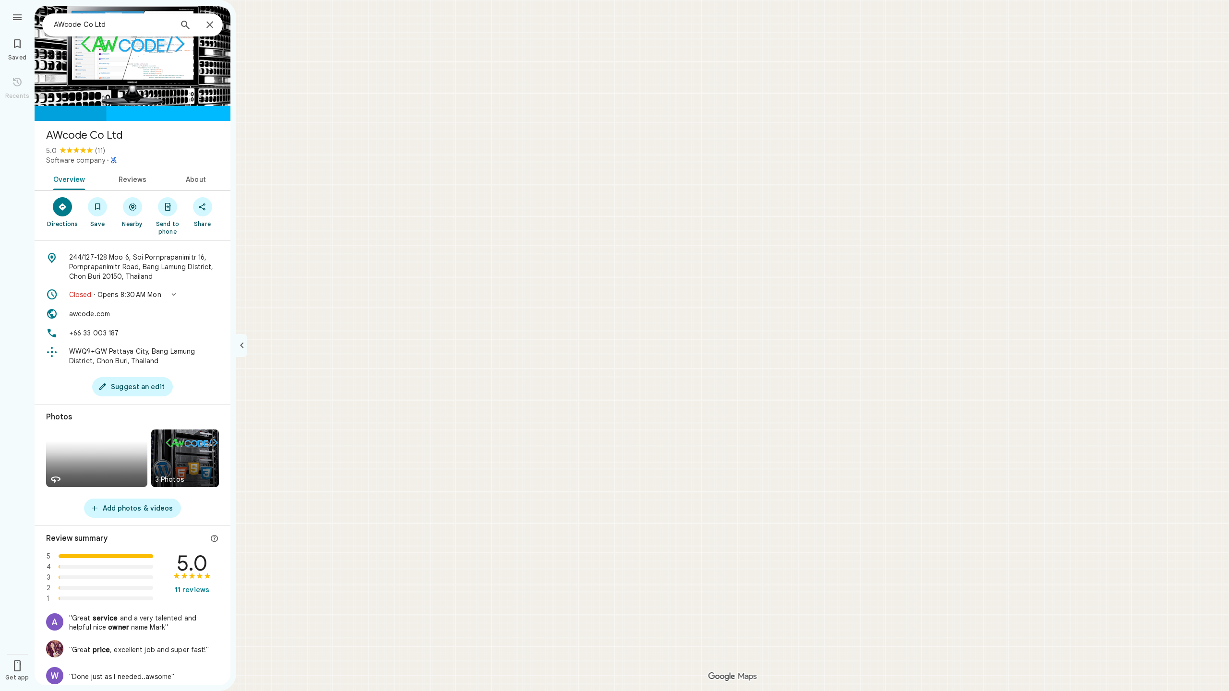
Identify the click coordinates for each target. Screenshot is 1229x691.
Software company (75, 160)
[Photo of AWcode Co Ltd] (132, 63)
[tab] (67, 178)
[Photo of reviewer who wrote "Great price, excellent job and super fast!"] (54, 648)
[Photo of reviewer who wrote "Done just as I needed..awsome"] (54, 675)
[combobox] (113, 24)
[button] (132, 294)
